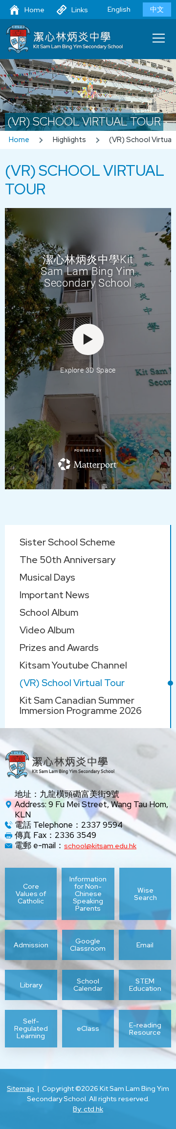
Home (34, 9)
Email (145, 945)
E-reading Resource (145, 1029)
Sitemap (20, 1088)
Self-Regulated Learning (31, 1029)
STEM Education (145, 985)
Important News (54, 594)
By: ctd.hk (88, 1109)
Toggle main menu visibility (159, 37)
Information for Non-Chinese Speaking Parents (88, 894)
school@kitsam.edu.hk (100, 845)
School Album (49, 612)
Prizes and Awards (59, 647)
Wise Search (145, 894)
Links (79, 9)
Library (31, 985)
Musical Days (47, 577)
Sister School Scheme (67, 542)
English (119, 9)
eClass (88, 1028)
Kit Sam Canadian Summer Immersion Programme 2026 (81, 705)
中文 (157, 9)
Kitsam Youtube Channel (73, 665)
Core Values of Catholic (31, 893)
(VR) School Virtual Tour (72, 682)
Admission (31, 945)
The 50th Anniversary (67, 559)
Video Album (47, 630)
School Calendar (88, 985)
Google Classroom (88, 945)
